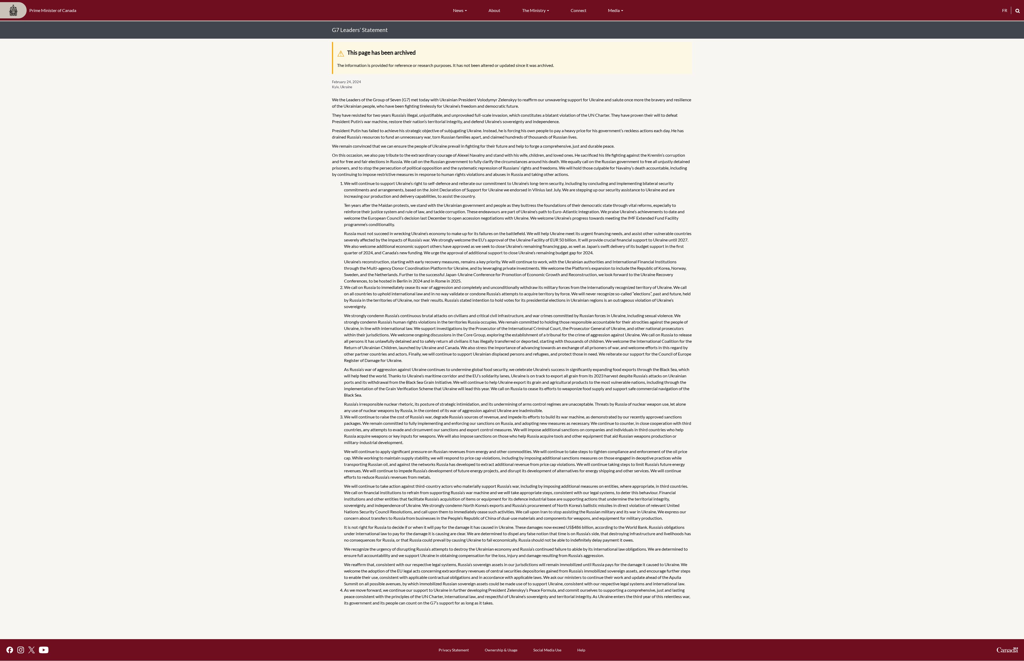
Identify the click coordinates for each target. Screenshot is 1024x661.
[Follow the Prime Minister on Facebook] (9, 650)
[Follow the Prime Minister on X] (31, 650)
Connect (578, 10)
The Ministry (534, 10)
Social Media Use (547, 650)
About (494, 10)
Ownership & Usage (501, 650)
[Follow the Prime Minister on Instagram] (20, 650)
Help (581, 650)
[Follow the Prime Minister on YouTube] (44, 650)
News (458, 10)
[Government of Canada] (1007, 649)
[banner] (40, 10)
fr (1004, 10)
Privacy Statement (454, 650)
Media (614, 10)
